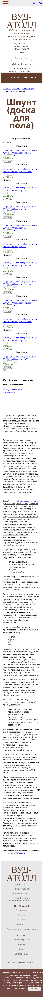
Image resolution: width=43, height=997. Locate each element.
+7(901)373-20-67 (21, 49)
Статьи (21, 919)
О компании (21, 910)
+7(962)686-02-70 (21, 46)
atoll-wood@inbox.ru (21, 893)
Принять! (34, 989)
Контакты (21, 924)
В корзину (7, 161)
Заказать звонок (21, 58)
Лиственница (21, 954)
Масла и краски (21, 939)
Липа (21, 949)
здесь (22, 853)
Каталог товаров (21, 77)
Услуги (21, 915)
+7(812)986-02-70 (21, 43)
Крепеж (21, 944)
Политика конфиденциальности (21, 929)
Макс (22, 52)
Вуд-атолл (22, 26)
